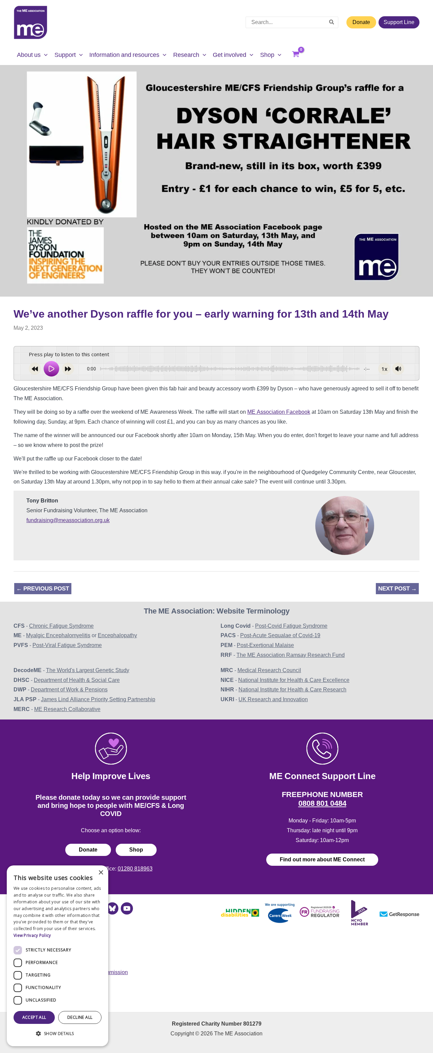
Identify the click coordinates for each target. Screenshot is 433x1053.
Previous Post (42, 588)
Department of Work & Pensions (69, 689)
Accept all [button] (34, 1017)
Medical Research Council (269, 670)
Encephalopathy (117, 635)
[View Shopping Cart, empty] (295, 54)
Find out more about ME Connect (322, 859)
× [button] (100, 872)
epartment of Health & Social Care (79, 680)
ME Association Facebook (278, 412)
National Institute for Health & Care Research (292, 689)
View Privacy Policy (32, 935)
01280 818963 (135, 868)
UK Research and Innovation (273, 699)
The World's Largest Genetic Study (87, 670)
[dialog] (57, 955)
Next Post (397, 588)
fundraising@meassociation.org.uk (68, 520)
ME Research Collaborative (67, 709)
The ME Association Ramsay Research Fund (290, 655)
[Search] (332, 22)
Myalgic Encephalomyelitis (58, 635)
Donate (361, 22)
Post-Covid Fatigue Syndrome (291, 626)
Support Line (399, 22)
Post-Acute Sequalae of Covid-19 (280, 635)
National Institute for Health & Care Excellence (293, 680)
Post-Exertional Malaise (265, 645)
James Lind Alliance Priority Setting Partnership (98, 699)
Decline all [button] (79, 1017)
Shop (136, 849)
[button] (44, 55)
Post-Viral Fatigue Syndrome (67, 645)
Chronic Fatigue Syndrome (61, 626)
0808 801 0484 (322, 803)
